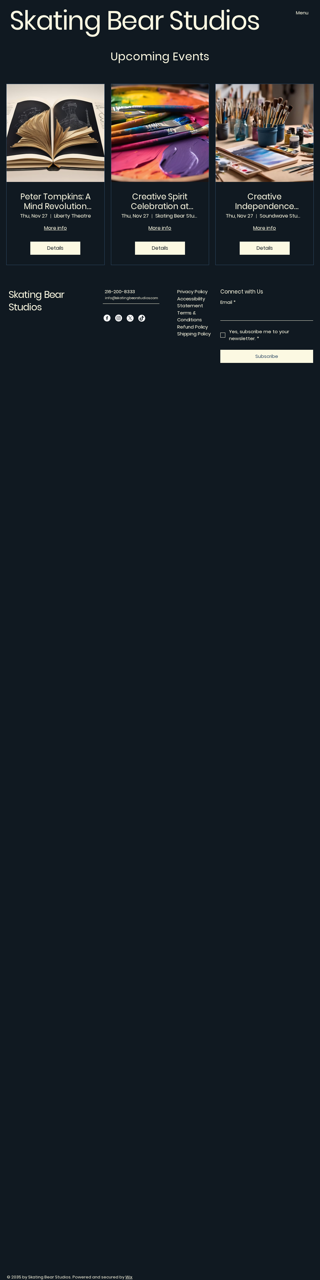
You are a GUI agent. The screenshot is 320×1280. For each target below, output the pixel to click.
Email (228, 302)
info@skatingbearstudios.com (131, 297)
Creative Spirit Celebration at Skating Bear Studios (160, 201)
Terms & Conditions (189, 316)
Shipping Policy (194, 333)
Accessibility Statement (191, 302)
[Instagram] (118, 318)
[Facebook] (107, 318)
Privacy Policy (192, 291)
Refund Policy (192, 327)
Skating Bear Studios (36, 301)
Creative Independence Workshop (264, 201)
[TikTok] (142, 318)
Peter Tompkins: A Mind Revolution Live (55, 201)
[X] (130, 318)
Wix (128, 1277)
